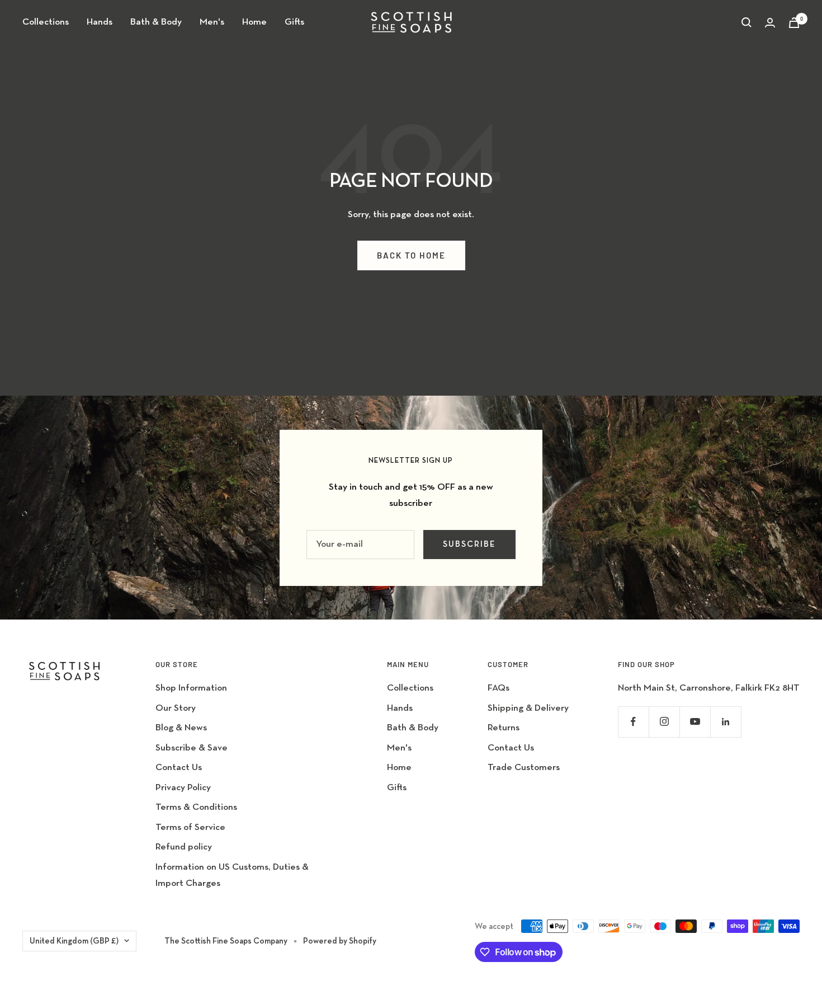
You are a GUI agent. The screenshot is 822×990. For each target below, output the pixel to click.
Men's (212, 22)
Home (254, 22)
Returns (503, 728)
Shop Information (191, 688)
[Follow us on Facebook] (633, 721)
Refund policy (183, 847)
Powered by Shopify (339, 941)
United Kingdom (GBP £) (74, 941)
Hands (99, 22)
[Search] (746, 22)
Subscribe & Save (191, 748)
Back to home (411, 255)
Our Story (175, 708)
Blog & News (181, 728)
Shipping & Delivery (528, 708)
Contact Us (178, 767)
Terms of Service (190, 827)
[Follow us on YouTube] (694, 721)
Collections (45, 22)
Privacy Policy (183, 787)
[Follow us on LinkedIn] (725, 721)
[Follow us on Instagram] (664, 721)
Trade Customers (524, 767)
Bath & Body (156, 22)
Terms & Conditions (196, 807)
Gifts (294, 22)
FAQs (498, 688)
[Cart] (794, 22)
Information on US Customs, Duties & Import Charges (232, 875)
